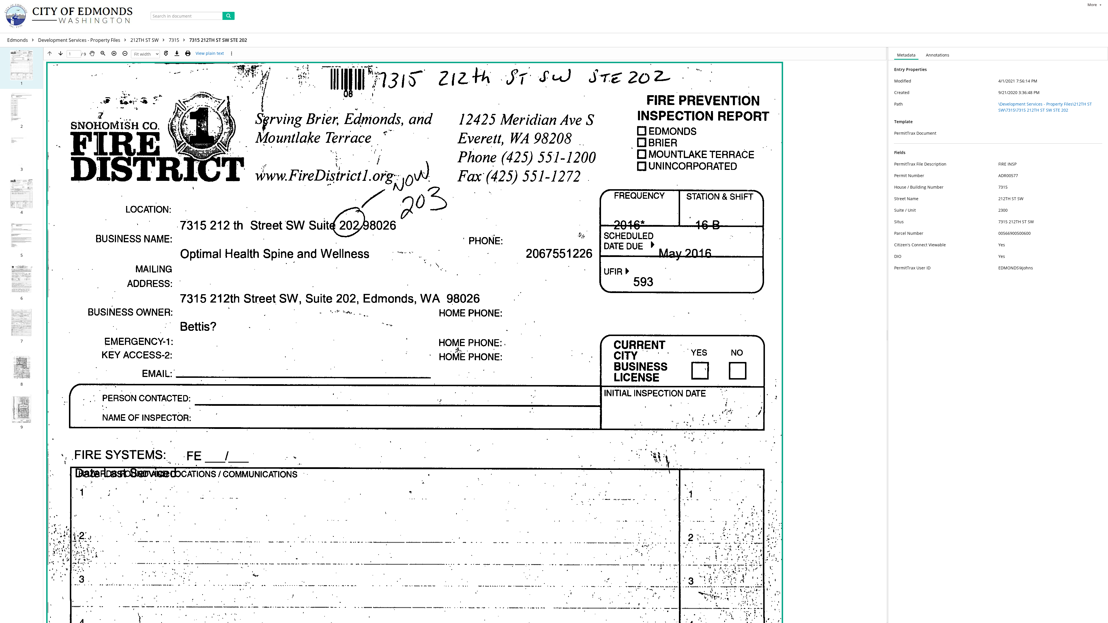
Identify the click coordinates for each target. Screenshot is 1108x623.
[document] (998, 335)
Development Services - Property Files (79, 40)
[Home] (71, 16)
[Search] (228, 16)
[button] (21, 68)
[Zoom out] (125, 53)
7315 (174, 40)
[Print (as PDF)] (188, 53)
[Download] (177, 53)
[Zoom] (103, 53)
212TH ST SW (145, 40)
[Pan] (92, 53)
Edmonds (18, 40)
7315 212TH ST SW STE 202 (218, 40)
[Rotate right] (166, 53)
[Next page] (60, 53)
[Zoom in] (114, 53)
